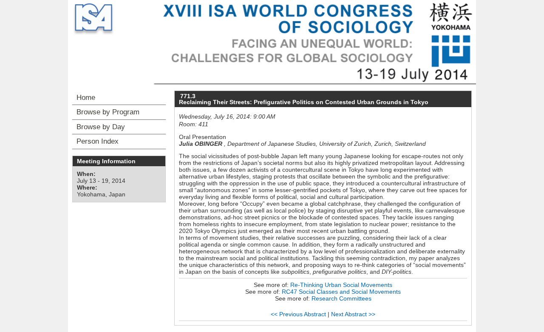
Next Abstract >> (353, 314)
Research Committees (341, 298)
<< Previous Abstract (298, 314)
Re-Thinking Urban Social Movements (341, 284)
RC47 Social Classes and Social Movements (341, 291)
